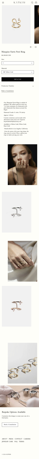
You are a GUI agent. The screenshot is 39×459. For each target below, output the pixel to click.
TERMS (21, 441)
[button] (32, 2)
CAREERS (27, 438)
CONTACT (18, 438)
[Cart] (36, 2)
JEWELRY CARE (7, 441)
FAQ (15, 441)
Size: (3, 59)
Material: (4, 68)
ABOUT (4, 438)
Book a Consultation (8, 91)
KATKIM (8, 454)
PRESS (11, 438)
